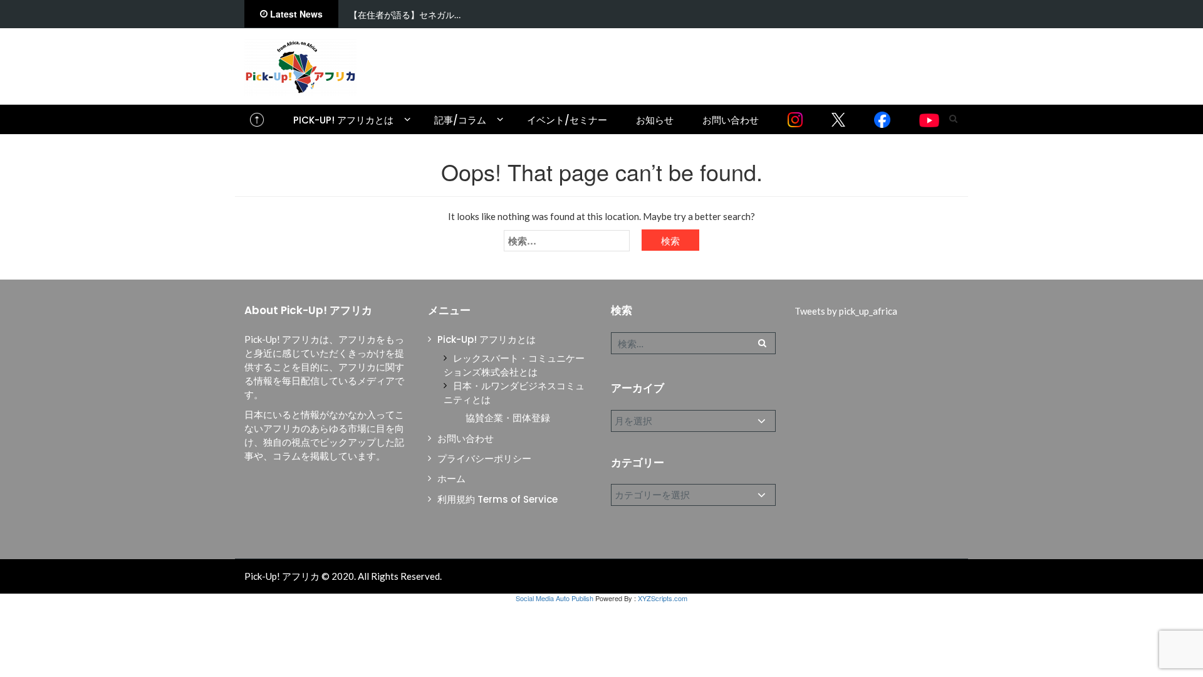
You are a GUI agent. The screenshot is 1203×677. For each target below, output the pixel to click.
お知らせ (655, 120)
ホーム (451, 478)
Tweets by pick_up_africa (845, 311)
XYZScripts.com (662, 598)
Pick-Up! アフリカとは (343, 120)
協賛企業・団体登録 (508, 417)
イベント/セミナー (567, 120)
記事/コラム (460, 120)
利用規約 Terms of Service (497, 499)
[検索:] (567, 240)
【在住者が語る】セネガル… (405, 14)
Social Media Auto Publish (554, 598)
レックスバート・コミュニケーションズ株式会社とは (514, 365)
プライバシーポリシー (484, 458)
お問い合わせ (730, 120)
